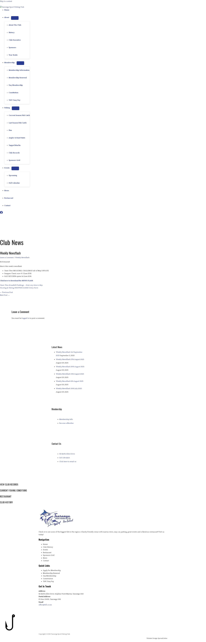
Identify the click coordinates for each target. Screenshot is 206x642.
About (6, 17)
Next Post (5, 295)
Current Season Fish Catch (19, 115)
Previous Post (6, 292)
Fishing (7, 108)
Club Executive (15, 40)
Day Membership (16, 85)
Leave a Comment (7, 258)
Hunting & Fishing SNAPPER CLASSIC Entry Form (19, 288)
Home (6, 10)
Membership (9, 63)
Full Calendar (14, 183)
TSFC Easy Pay (14, 100)
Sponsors (12, 47)
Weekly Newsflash (22, 258)
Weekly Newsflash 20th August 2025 (70, 367)
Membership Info (66, 419)
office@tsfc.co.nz (45, 605)
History (11, 32)
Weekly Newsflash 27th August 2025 (70, 359)
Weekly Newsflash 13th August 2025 (70, 374)
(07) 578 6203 (64, 458)
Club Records (14, 153)
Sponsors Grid (14, 160)
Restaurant (8, 198)
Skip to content (6, 1)
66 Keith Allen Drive (67, 454)
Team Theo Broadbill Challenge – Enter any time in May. (21, 285)
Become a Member (66, 423)
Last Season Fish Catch (18, 123)
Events (7, 168)
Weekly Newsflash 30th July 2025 (69, 388)
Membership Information (19, 70)
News (6, 191)
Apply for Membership (52, 570)
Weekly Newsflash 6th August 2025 (69, 381)
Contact (7, 206)
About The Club (15, 25)
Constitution (13, 93)
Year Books (13, 55)
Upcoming (13, 175)
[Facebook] (1, 213)
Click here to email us (67, 462)
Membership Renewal (18, 78)
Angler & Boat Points (17, 138)
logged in (25, 318)
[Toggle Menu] (15, 18)
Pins (10, 130)
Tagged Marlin (14, 145)
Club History (48, 547)
